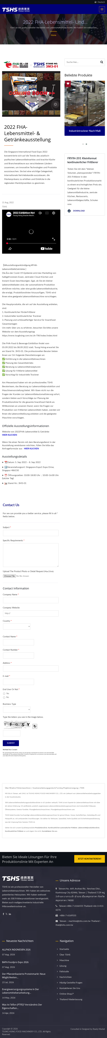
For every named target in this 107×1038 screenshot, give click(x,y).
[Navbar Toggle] (102, 9)
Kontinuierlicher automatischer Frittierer (62, 828)
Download (79, 210)
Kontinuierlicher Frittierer (14, 831)
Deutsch (101, 2)
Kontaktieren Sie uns (49, 831)
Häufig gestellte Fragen (70, 983)
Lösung (62, 966)
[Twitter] (6, 914)
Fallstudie (64, 971)
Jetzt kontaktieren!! (89, 859)
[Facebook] (3, 914)
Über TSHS (64, 955)
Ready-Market (99, 1029)
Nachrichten (65, 977)
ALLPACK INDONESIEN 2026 (16, 949)
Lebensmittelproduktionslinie (88, 828)
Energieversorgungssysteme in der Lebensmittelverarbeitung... (20, 991)
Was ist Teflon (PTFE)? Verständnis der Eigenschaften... (22, 1006)
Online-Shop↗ (66, 994)
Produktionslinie (41, 828)
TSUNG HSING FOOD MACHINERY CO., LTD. (22, 1032)
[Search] (102, 62)
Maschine (64, 960)
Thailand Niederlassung (70, 999)
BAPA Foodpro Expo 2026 (15, 962)
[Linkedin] (10, 914)
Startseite (64, 949)
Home (53, 35)
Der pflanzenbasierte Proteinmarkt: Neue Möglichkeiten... (23, 975)
